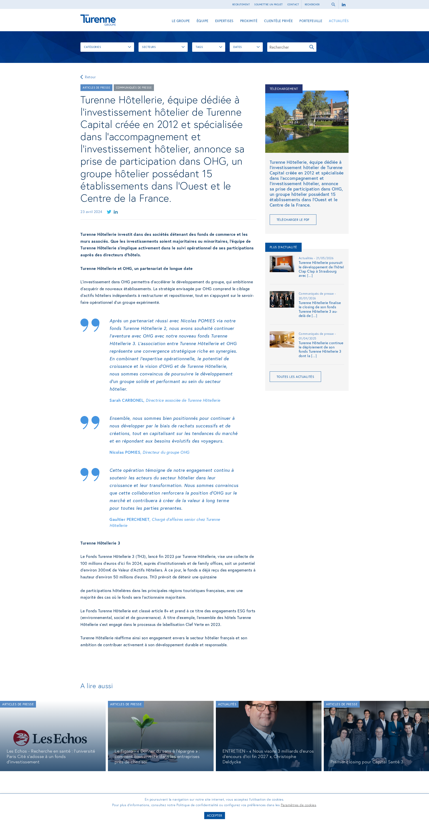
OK (311, 47)
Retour (90, 77)
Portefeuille (310, 21)
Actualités (339, 21)
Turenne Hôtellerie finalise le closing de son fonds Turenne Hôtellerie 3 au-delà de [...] (320, 309)
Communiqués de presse (134, 87)
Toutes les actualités (295, 377)
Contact (293, 4)
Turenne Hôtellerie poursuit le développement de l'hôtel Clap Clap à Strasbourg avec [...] (321, 269)
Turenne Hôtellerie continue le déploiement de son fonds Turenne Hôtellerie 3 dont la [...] (321, 349)
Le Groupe (181, 21)
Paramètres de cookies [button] (298, 805)
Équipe (202, 21)
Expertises (224, 21)
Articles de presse (96, 87)
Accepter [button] (214, 815)
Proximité (249, 21)
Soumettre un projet (268, 4)
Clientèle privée (278, 21)
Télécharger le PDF (293, 219)
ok (333, 4)
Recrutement (241, 4)
